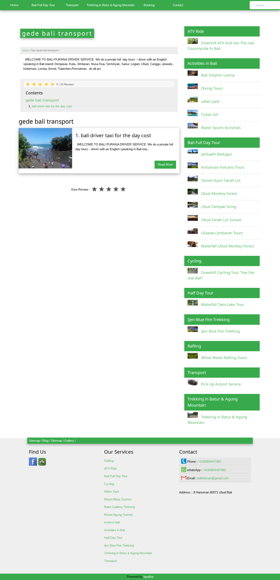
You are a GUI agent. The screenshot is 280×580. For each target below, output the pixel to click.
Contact (178, 5)
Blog (45, 440)
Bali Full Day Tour (43, 5)
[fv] (33, 463)
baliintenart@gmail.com (213, 478)
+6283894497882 (209, 461)
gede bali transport (42, 100)
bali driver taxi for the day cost (52, 106)
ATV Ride (110, 468)
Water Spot (111, 491)
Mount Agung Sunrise (118, 514)
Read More (165, 164)
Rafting (109, 460)
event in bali (112, 522)
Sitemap (34, 440)
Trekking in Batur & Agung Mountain (110, 5)
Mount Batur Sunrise (118, 499)
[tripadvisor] (42, 463)
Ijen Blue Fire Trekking (119, 545)
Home (14, 5)
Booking (149, 5)
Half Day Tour (113, 537)
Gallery (69, 440)
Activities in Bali (114, 530)
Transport (72, 5)
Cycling (109, 484)
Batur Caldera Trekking (119, 507)
